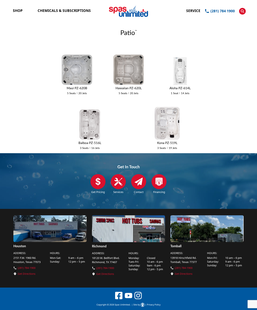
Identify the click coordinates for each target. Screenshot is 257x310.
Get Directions (26, 274)
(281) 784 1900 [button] (222, 11)
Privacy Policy (152, 305)
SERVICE (193, 10)
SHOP (18, 10)
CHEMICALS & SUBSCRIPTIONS (64, 10)
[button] (242, 11)
